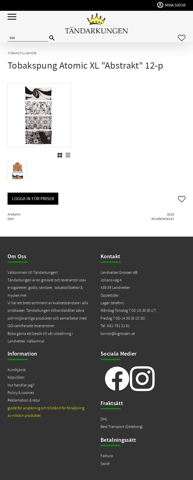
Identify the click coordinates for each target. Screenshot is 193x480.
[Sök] (52, 38)
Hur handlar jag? (21, 385)
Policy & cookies (21, 392)
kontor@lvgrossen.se (118, 333)
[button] (12, 17)
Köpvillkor (16, 377)
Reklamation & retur (24, 400)
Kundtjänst (17, 369)
